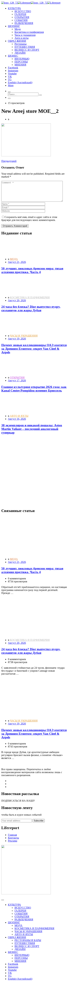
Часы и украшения (25, 35)
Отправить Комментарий (15, 226)
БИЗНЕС (13, 952)
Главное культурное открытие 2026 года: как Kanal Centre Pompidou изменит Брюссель (34, 388)
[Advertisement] (34, 471)
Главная (12, 834)
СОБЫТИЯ (21, 20)
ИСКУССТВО (23, 11)
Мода (18, 29)
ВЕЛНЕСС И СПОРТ (27, 49)
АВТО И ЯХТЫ (19, 415)
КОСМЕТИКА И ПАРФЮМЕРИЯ (30, 297)
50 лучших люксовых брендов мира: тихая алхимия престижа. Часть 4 (32, 270)
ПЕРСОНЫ (21, 61)
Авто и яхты (22, 38)
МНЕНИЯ (20, 64)
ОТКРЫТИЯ (22, 17)
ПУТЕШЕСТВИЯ (25, 46)
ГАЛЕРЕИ (20, 14)
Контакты (13, 837)
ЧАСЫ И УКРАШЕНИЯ (24, 335)
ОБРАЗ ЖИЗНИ (17, 937)
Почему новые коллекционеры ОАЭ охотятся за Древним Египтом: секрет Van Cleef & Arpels (34, 348)
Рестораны (21, 44)
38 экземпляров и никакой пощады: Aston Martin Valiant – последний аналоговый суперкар (31, 429)
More (11, 85)
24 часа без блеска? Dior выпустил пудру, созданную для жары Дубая (30, 308)
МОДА (14, 259)
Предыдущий (9, 161)
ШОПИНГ (14, 922)
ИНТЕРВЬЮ (22, 58)
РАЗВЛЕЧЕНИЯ (24, 23)
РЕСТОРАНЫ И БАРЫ (28, 940)
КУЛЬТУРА (14, 904)
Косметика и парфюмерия (29, 32)
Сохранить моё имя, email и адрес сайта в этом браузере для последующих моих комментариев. (29, 218)
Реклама (12, 840)
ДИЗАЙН (20, 52)
